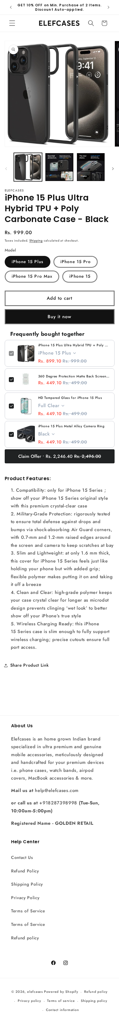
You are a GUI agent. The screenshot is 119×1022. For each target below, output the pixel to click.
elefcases (35, 991)
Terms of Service (28, 911)
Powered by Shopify (61, 991)
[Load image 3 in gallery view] (91, 167)
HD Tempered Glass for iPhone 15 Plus (70, 397)
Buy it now (59, 316)
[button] (12, 23)
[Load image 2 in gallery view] (59, 167)
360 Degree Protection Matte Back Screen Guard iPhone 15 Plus (74, 376)
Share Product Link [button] (29, 665)
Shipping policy (94, 1000)
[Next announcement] (108, 7)
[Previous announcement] (11, 7)
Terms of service (61, 1000)
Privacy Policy (25, 898)
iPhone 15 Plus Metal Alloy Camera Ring (71, 426)
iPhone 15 (79, 276)
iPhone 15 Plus (27, 262)
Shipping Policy (27, 884)
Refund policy (25, 938)
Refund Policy (25, 871)
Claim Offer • (59, 456)
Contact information (62, 1009)
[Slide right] (113, 169)
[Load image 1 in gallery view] (28, 167)
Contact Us (22, 858)
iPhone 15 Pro (75, 262)
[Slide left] (6, 169)
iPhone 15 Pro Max (32, 276)
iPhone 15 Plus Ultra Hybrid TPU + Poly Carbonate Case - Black (74, 345)
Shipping (36, 240)
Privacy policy (29, 1000)
